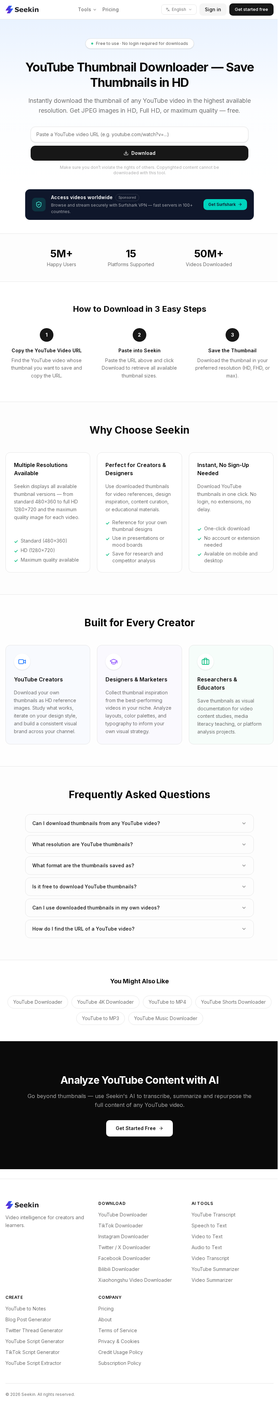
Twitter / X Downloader (123, 1247)
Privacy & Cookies (117, 1341)
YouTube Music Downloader (202, 1018)
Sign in (213, 9)
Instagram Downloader (122, 1236)
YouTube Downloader (75, 1002)
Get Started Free (133, 1128)
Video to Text (203, 1236)
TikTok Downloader (119, 1225)
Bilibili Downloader (117, 1269)
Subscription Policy (118, 1363)
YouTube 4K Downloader (143, 1002)
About (103, 1319)
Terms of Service (116, 1330)
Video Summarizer (208, 1280)
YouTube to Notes (25, 1308)
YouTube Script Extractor (33, 1363)
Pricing (110, 9)
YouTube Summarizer (212, 1269)
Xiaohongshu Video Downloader (133, 1280)
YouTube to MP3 (137, 1018)
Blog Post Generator (28, 1319)
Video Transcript (207, 1258)
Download (143, 153)
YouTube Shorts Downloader (71, 1018)
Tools (84, 9)
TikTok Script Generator (32, 1352)
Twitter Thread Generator (34, 1330)
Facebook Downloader (123, 1258)
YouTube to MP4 (205, 1002)
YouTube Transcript (210, 1215)
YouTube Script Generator (34, 1341)
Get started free (251, 9)
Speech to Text (205, 1225)
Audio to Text (203, 1247)
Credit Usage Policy (119, 1352)
